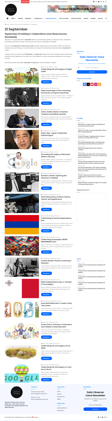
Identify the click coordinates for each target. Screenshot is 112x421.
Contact (59, 394)
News (13, 18)
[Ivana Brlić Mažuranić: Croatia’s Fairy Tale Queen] (22, 309)
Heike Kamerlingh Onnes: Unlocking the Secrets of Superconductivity (56, 91)
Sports (86, 18)
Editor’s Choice (76, 18)
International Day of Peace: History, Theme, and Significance (56, 198)
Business (28, 18)
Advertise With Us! (62, 408)
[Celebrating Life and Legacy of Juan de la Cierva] (22, 373)
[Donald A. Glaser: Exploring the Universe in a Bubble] (22, 182)
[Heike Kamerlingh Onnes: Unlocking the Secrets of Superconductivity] (22, 97)
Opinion (20, 18)
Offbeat (93, 18)
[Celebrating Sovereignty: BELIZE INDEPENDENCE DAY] (22, 246)
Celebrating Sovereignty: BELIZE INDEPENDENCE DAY (54, 240)
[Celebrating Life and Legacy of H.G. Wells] (22, 352)
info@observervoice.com (40, 393)
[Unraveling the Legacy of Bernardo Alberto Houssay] (22, 161)
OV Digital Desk (45, 88)
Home (7, 24)
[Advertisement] (92, 34)
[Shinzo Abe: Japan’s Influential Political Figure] (22, 139)
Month (21, 24)
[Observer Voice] (11, 10)
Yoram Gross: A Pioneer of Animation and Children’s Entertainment (56, 325)
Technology (38, 18)
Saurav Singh (45, 67)
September (26, 24)
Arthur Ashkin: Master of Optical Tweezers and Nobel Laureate (54, 113)
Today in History (50, 18)
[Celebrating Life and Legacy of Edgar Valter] (22, 75)
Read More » (46, 82)
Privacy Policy (61, 396)
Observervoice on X (83, 190)
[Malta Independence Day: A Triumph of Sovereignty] (22, 288)
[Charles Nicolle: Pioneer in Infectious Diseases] (22, 267)
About (58, 391)
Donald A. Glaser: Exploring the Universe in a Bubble (54, 176)
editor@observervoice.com (41, 399)
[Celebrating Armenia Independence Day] (22, 224)
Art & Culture (63, 18)
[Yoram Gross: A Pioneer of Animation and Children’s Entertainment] (22, 331)
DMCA (59, 399)
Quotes (100, 18)
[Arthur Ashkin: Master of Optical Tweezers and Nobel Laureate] (22, 118)
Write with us (60, 410)
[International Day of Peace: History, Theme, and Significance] (22, 203)
